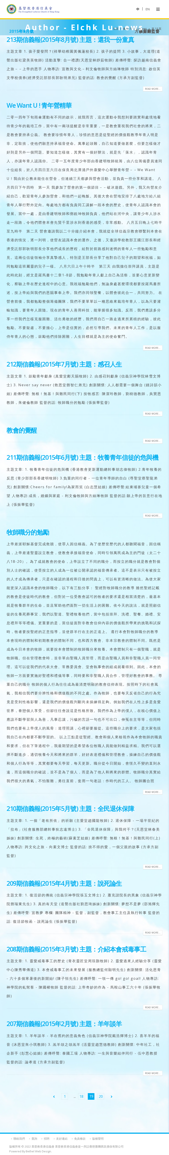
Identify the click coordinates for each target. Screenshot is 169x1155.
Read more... (152, 88)
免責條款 (80, 1139)
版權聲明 (98, 1139)
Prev (54, 1096)
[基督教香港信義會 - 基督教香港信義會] (33, 9)
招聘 (47, 1139)
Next (111, 1096)
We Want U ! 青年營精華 (39, 105)
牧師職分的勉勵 (28, 532)
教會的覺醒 (22, 430)
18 (81, 1096)
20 (101, 1096)
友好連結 (62, 1139)
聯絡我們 (19, 1139)
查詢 (34, 1139)
